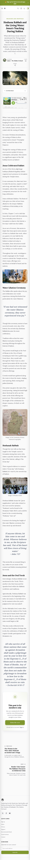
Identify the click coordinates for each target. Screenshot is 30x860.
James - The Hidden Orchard (15, 60)
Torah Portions (5, 834)
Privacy (3, 827)
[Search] (18, 8)
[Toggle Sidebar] (27, 8)
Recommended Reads (6, 832)
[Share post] (15, 65)
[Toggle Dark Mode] (24, 8)
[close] (28, 3)
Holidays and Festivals (15, 18)
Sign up (3, 821)
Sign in (22, 727)
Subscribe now (15, 722)
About (2, 824)
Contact (3, 837)
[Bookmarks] (21, 8)
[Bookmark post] (25, 61)
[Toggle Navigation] (2, 8)
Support (3, 829)
